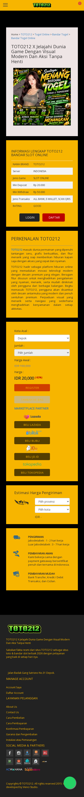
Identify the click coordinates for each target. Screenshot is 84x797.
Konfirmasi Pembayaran (20, 729)
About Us (11, 706)
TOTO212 (26, 34)
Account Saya (13, 687)
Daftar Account (14, 693)
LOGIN (29, 217)
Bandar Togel (60, 34)
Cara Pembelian (15, 718)
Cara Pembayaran (16, 723)
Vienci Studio (30, 787)
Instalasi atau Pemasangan (21, 740)
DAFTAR (54, 217)
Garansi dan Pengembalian (21, 734)
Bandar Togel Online (23, 38)
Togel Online (42, 34)
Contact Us (12, 712)
